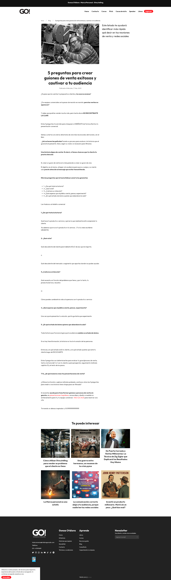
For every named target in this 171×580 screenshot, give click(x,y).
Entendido (6, 577)
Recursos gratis (84, 541)
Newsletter (62, 544)
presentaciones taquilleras (59, 395)
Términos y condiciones (66, 550)
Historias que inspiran (65, 541)
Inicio (42, 20)
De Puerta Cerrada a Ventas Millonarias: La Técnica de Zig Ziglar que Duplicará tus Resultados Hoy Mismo (115, 456)
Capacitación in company (87, 550)
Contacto (62, 547)
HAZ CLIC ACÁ (79, 398)
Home (61, 535)
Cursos (81, 538)
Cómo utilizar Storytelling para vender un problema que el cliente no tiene (55, 463)
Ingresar (148, 11)
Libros (81, 535)
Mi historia (62, 538)
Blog (49, 20)
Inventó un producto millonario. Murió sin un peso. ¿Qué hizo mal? (115, 504)
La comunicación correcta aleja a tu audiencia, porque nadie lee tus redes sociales (85, 504)
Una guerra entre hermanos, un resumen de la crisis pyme (85, 463)
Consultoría (82, 547)
